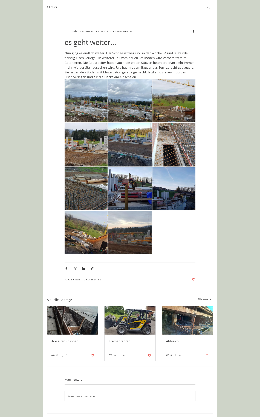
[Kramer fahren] (130, 320)
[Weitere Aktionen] (193, 31)
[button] (208, 7)
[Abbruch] (187, 320)
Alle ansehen (205, 299)
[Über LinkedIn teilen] (83, 268)
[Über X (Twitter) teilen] (75, 268)
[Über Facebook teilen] (66, 268)
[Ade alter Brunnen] (72, 320)
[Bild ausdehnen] (86, 100)
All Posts (52, 7)
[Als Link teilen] (92, 268)
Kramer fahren (119, 341)
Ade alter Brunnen (64, 341)
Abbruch (172, 341)
